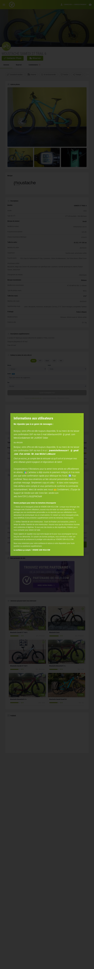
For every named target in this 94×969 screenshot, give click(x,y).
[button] (80, 416)
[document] (47, 484)
